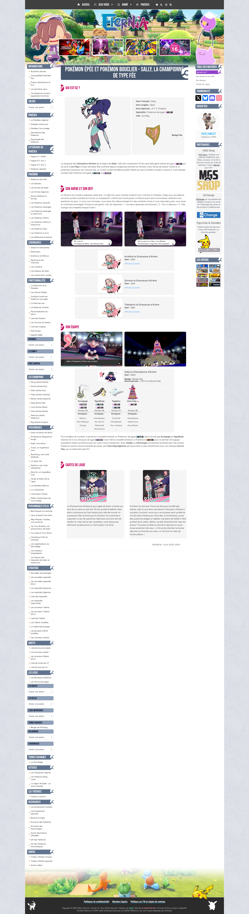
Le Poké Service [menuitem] (37, 303)
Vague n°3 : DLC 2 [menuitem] (37, 164)
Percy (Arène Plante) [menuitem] (38, 382)
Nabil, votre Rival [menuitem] (37, 443)
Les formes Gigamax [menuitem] (39, 191)
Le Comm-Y (32, 351)
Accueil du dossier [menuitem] (37, 71)
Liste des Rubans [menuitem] (37, 318)
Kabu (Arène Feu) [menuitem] (37, 390)
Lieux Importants (35, 710)
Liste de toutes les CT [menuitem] (39, 662)
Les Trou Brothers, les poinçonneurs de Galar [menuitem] (40, 527)
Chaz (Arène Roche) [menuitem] (38, 411)
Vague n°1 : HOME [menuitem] (37, 156)
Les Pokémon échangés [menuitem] (40, 206)
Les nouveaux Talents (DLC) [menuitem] (39, 612)
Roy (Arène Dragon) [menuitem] (38, 422)
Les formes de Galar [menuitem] (39, 187)
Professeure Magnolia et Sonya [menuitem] (40, 438)
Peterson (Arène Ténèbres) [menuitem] (37, 416)
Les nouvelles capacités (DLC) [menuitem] (40, 582)
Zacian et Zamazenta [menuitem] (39, 247)
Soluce (32, 101)
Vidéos (31, 852)
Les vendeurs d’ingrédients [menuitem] (35, 551)
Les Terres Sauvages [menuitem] (39, 681)
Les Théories (35, 791)
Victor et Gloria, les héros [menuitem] (41, 432)
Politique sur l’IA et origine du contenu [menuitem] (148, 901)
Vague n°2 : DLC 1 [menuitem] (37, 160)
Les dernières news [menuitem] (38, 89)
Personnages (35, 427)
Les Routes (32, 686)
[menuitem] (83, 5)
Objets (31, 643)
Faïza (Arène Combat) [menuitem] (39, 394)
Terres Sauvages (35, 722)
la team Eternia (148, 908)
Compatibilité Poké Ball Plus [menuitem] (40, 76)
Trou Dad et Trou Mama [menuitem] (40, 532)
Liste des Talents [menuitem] (37, 618)
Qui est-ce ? (202, 72)
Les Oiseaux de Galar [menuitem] (39, 270)
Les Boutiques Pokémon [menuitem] (40, 677)
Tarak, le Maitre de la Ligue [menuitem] (39, 480)
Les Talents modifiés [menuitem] (39, 622)
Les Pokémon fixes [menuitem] (38, 228)
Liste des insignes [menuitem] (37, 326)
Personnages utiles (38, 506)
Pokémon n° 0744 (208, 137)
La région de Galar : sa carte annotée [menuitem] (40, 784)
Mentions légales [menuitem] (119, 901)
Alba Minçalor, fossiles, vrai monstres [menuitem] (39, 520)
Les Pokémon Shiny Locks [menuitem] (38, 778)
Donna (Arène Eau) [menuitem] (38, 386)
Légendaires (34, 242)
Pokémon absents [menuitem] (37, 168)
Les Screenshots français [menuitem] (40, 806)
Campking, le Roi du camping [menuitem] (38, 538)
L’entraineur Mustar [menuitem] (38, 493)
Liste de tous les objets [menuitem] (40, 647)
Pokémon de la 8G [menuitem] (38, 179)
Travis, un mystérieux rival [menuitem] (39, 448)
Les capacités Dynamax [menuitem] (40, 588)
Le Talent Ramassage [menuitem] (39, 626)
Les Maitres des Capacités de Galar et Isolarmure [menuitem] (39, 560)
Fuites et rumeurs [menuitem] (37, 796)
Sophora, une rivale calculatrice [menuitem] (38, 466)
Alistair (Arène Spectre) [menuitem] (40, 398)
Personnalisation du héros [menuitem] (38, 312)
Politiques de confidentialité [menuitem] (96, 901)
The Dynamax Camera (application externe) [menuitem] (39, 94)
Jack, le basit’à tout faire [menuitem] (40, 515)
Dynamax (32, 339)
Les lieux (33, 673)
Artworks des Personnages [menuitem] (36, 827)
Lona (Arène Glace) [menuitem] (38, 406)
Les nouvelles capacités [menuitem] (40, 577)
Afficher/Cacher (132, 263)
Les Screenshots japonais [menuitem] (37, 812)
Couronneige (33, 743)
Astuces (32, 767)
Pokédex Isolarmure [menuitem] (38, 124)
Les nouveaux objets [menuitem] (39, 652)
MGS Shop (202, 155)
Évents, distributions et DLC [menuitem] (39, 83)
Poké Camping (34, 363)
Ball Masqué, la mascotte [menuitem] (41, 511)
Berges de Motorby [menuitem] (38, 727)
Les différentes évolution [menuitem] (40, 237)
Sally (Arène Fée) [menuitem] (37, 402)
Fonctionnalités (36, 280)
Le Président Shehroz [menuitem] (39, 485)
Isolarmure (33, 731)
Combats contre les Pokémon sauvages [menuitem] (38, 297)
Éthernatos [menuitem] (34, 251)
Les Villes (32, 698)
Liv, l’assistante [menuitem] (36, 489)
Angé (131, 908)
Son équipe (201, 80)
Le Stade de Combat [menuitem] (39, 307)
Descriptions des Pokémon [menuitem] (37, 133)
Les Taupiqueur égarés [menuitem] (40, 772)
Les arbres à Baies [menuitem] (38, 292)
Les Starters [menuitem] (35, 183)
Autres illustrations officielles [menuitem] (38, 834)
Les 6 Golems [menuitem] (35, 266)
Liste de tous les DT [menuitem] (38, 667)
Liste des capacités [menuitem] (38, 596)
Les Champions (35, 377)
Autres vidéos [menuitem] (36, 865)
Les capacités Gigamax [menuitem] (40, 592)
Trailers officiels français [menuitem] (40, 856)
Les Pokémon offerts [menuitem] (39, 217)
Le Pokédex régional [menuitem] (39, 120)
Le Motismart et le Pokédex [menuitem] (38, 286)
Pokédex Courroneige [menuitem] (39, 128)
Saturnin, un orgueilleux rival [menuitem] (40, 473)
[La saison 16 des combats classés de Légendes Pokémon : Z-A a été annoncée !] (175, 47)
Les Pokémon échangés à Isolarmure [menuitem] (40, 212)
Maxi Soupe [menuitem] (35, 330)
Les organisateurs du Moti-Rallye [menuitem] (39, 545)
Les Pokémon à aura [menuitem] (39, 232)
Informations (35, 66)
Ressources (34, 802)
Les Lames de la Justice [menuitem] (40, 275)
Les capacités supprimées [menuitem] (36, 601)
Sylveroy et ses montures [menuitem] (36, 261)
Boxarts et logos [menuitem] (37, 817)
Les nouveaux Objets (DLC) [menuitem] (39, 657)
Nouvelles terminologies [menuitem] (40, 572)
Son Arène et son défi (205, 76)
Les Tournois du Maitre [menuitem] (40, 322)
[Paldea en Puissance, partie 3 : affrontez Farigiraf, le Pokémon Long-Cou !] (108, 47)
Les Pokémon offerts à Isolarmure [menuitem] (40, 223)
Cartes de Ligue (203, 84)
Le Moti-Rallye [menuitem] (36, 762)
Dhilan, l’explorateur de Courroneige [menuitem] (40, 499)
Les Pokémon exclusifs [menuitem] (39, 202)
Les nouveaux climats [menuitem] (39, 637)
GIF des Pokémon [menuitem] (37, 839)
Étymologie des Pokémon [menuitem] (36, 140)
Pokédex (32, 115)
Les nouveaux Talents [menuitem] (39, 607)
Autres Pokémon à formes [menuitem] (38, 197)
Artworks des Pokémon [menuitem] (40, 821)
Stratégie (33, 568)
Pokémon (33, 174)
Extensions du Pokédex (35, 149)
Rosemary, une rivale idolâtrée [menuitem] (39, 455)
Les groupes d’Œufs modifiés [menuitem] (38, 632)
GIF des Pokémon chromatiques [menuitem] (37, 845)
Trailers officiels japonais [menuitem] (41, 860)
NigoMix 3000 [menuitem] (35, 334)
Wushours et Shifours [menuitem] (39, 255)
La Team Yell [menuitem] (35, 461)
